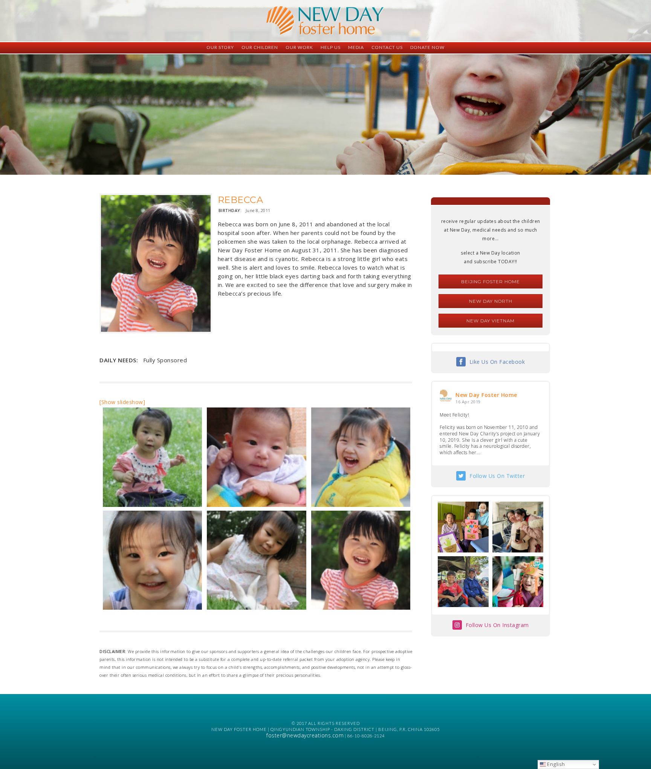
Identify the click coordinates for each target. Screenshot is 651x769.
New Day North (490, 301)
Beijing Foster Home (490, 281)
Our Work (299, 47)
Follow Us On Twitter (497, 475)
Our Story (220, 47)
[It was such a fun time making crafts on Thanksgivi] (517, 581)
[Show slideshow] (122, 402)
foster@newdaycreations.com (305, 735)
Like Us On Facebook (497, 361)
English (555, 764)
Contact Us (387, 47)
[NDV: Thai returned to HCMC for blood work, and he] (463, 581)
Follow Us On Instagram (497, 625)
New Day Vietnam (490, 320)
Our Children (259, 47)
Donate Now (427, 47)
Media (356, 47)
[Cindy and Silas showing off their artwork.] (463, 527)
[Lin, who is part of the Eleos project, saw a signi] (517, 527)
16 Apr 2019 (468, 401)
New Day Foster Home (486, 394)
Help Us (331, 47)
